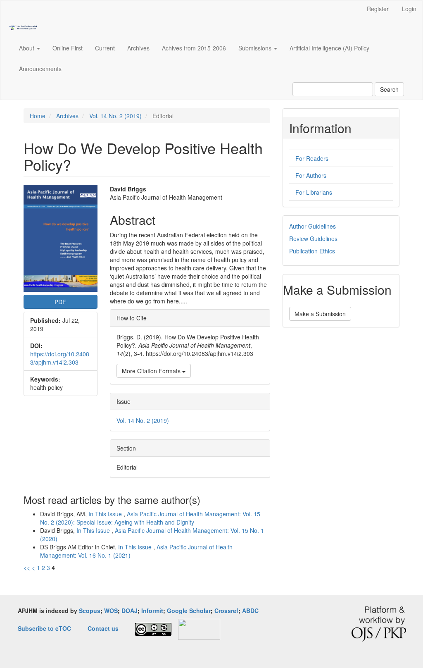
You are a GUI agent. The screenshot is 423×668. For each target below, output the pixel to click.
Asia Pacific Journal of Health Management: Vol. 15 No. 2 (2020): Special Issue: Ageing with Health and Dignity (150, 518)
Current (105, 48)
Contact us (103, 628)
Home (37, 116)
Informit (152, 610)
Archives (138, 48)
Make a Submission (320, 314)
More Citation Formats (152, 371)
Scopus (89, 610)
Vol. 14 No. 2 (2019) (115, 116)
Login (409, 9)
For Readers (311, 158)
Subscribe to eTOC (44, 628)
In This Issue (106, 514)
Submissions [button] (255, 48)
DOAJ (129, 610)
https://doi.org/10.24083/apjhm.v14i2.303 (59, 358)
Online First (67, 48)
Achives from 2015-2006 (194, 48)
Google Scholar (189, 610)
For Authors (310, 175)
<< (27, 567)
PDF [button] (60, 302)
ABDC (250, 610)
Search (389, 89)
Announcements (40, 68)
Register (378, 9)
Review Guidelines (313, 238)
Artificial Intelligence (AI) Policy (329, 48)
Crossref (226, 610)
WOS (111, 610)
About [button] (27, 48)
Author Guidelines (312, 226)
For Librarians (313, 192)
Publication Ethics (312, 251)
